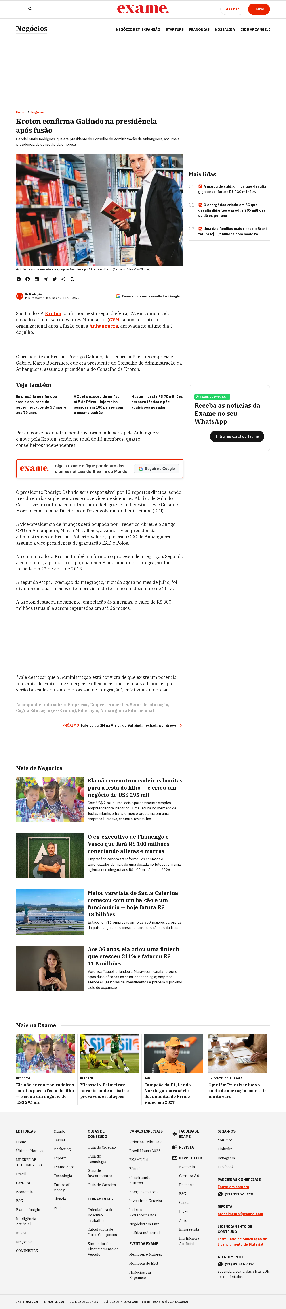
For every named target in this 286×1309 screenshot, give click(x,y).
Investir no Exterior (145, 1201)
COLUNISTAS (27, 1251)
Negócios (31, 28)
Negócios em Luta (144, 1224)
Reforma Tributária (145, 1142)
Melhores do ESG (143, 1263)
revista (186, 1147)
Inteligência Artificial (26, 1221)
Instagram (226, 1158)
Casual (59, 1140)
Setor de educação (149, 704)
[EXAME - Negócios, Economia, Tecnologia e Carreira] (143, 9)
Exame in (187, 1167)
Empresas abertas (109, 704)
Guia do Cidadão (102, 1147)
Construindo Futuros (139, 1180)
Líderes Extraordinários (142, 1212)
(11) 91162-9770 (239, 1194)
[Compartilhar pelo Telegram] (45, 279)
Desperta (187, 1184)
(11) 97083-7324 (239, 1264)
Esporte (60, 1158)
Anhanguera (103, 326)
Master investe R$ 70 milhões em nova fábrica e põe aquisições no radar (157, 401)
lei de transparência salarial (165, 1301)
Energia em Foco (143, 1192)
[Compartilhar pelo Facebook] (27, 279)
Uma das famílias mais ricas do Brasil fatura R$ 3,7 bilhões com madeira (233, 231)
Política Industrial (144, 1233)
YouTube (225, 1140)
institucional (27, 1301)
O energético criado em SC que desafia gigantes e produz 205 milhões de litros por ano (232, 210)
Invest (21, 1233)
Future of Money (61, 1187)
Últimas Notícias (30, 1151)
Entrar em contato (233, 1187)
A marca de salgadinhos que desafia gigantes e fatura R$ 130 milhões (232, 189)
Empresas (78, 704)
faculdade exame (189, 1134)
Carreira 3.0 (189, 1176)
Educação (88, 710)
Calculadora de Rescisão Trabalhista (100, 1215)
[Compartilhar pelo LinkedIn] (36, 279)
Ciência (60, 1199)
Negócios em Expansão (140, 1275)
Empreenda (189, 1229)
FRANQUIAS (199, 29)
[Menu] (19, 9)
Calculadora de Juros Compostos (102, 1232)
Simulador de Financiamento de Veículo (103, 1249)
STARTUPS (175, 29)
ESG (19, 1201)
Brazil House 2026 (145, 1151)
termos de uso (53, 1301)
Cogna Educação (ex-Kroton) (46, 710)
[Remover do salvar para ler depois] (72, 279)
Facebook (226, 1167)
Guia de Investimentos (100, 1173)
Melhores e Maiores (145, 1254)
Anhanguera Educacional (127, 710)
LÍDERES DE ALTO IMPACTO (29, 1162)
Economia (24, 1192)
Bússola (236, 1078)
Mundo (59, 1131)
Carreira (23, 1183)
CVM (114, 320)
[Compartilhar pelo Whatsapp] (18, 279)
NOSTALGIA (225, 29)
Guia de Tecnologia (97, 1159)
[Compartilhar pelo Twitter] (54, 279)
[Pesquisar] (30, 9)
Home (20, 112)
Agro (183, 1220)
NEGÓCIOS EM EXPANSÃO (138, 29)
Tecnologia (63, 1176)
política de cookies (83, 1301)
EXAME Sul (138, 1160)
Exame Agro (64, 1167)
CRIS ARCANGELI (255, 29)
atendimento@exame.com (240, 1213)
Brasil (21, 1174)
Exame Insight (28, 1209)
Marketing (62, 1149)
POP (57, 1208)
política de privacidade (120, 1301)
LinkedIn (225, 1149)
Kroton (53, 313)
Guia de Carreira (102, 1184)
